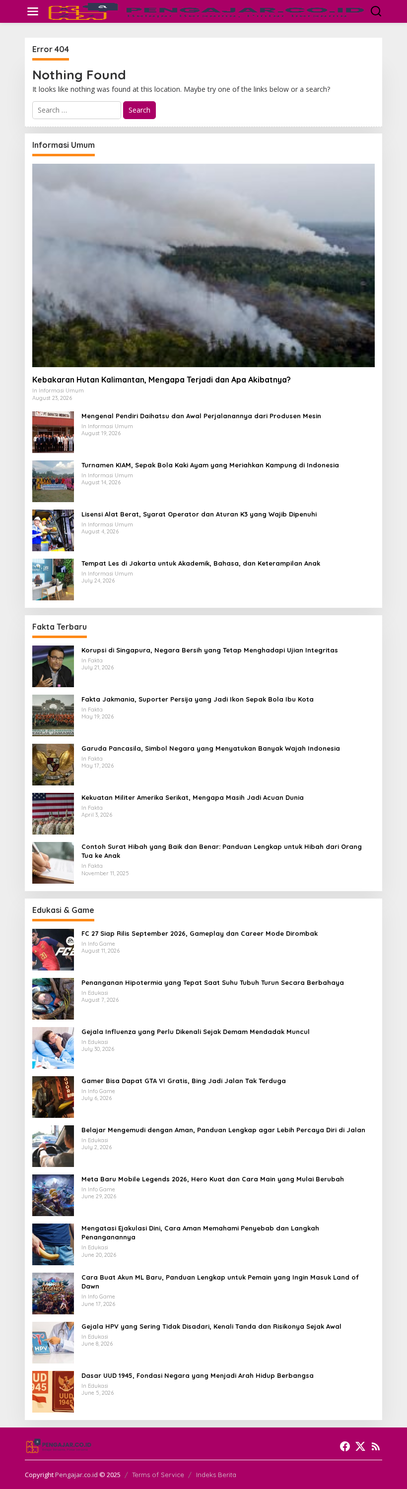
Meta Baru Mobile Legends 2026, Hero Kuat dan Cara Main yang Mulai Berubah (212, 1179)
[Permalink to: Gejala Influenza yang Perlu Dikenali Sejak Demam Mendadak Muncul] (53, 1047)
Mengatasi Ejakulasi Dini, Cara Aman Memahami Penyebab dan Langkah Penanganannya (200, 1232)
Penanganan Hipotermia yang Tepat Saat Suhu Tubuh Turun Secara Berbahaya (212, 982)
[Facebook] (345, 1446)
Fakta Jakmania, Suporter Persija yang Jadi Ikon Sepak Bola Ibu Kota (197, 699)
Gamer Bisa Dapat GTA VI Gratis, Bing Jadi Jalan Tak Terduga (183, 1081)
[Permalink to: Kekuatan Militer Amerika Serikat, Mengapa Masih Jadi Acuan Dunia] (53, 813)
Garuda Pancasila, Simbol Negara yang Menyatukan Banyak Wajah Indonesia (210, 748)
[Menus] (33, 11)
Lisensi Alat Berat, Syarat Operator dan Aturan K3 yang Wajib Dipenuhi (199, 514)
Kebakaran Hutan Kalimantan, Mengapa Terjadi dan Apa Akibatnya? (161, 380)
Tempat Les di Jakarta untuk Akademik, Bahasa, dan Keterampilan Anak (200, 563)
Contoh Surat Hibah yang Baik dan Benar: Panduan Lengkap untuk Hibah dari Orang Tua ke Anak (221, 850)
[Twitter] (360, 1446)
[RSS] (375, 1446)
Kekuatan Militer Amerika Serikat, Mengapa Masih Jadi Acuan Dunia (192, 797)
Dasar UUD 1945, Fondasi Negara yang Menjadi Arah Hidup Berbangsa (197, 1375)
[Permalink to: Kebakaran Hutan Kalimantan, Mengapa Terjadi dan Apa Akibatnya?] (203, 265)
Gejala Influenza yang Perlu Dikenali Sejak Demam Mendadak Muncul (195, 1032)
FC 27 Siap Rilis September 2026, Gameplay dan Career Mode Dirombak (199, 933)
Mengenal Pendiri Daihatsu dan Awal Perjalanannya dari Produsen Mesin (201, 416)
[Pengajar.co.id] (205, 10)
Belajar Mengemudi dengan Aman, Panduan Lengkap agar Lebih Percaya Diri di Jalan (223, 1130)
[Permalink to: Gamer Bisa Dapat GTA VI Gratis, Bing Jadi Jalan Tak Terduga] (53, 1096)
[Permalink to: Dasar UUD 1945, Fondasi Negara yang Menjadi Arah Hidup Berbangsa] (53, 1391)
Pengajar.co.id (76, 1474)
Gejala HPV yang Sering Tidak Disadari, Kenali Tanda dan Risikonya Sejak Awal (211, 1326)
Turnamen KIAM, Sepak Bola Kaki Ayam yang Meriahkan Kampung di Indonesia (210, 465)
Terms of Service (158, 1475)
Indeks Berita (216, 1475)
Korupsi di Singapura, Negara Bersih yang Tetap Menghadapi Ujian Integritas (209, 650)
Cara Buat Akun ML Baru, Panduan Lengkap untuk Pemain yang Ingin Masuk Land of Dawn (220, 1281)
